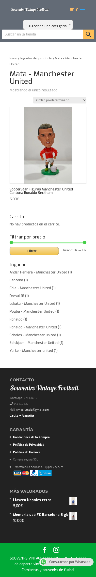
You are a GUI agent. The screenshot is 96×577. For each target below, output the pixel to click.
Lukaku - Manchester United (32, 303)
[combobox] (48, 25)
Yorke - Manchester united (31, 350)
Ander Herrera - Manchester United (38, 272)
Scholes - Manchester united (33, 335)
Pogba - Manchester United (32, 311)
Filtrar (31, 251)
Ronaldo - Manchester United (33, 327)
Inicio (13, 58)
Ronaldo (16, 319)
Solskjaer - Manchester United (34, 342)
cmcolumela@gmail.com (32, 409)
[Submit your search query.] (88, 34)
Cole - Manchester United (30, 288)
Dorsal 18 (17, 296)
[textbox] (48, 25)
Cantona (16, 280)
